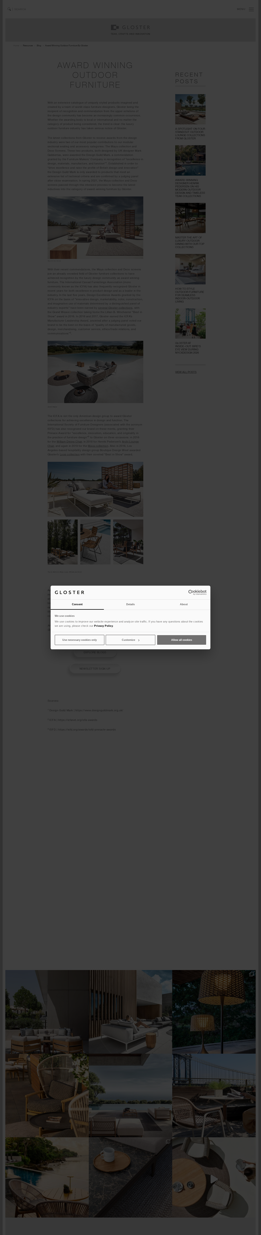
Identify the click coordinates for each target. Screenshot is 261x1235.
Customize (128, 639)
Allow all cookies (181, 639)
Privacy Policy (103, 625)
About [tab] (184, 604)
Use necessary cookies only (79, 639)
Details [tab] (130, 604)
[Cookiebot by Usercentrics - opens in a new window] (190, 592)
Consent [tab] (77, 604)
